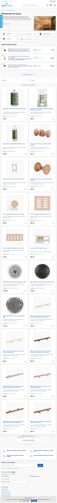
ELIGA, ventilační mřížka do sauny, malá (40, 214)
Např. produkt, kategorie (31, 5)
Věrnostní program (5, 495)
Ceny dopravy (4, 489)
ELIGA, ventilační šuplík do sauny (38, 248)
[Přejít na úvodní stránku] (7, 5)
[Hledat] (24, 5)
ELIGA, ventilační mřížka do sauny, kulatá (13, 214)
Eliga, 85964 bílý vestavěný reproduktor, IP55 (14, 282)
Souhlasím (34, 500)
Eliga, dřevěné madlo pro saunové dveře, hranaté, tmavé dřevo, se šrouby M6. (40, 351)
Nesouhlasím (26, 500)
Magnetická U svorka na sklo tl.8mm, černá (19, 49)
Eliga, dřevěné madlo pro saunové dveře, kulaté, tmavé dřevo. (40, 422)
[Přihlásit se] (47, 5)
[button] (54, 5)
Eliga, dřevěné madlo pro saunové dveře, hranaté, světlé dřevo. (13, 351)
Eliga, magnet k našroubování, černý (17, 64)
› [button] (6, 23)
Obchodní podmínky (6, 492)
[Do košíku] (25, 119)
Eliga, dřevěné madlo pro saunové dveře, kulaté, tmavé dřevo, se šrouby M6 (13, 422)
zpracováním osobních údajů (12, 468)
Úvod (2, 10)
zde (20, 500)
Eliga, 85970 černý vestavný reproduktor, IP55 (42, 282)
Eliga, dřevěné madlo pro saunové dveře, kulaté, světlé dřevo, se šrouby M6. (13, 387)
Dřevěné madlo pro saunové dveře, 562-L (13, 179)
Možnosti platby (5, 490)
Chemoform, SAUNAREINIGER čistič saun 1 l (14, 143)
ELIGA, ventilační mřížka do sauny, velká (13, 248)
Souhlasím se (9, 468)
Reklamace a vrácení (6, 494)
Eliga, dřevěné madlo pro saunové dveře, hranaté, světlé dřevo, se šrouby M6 (40, 316)
